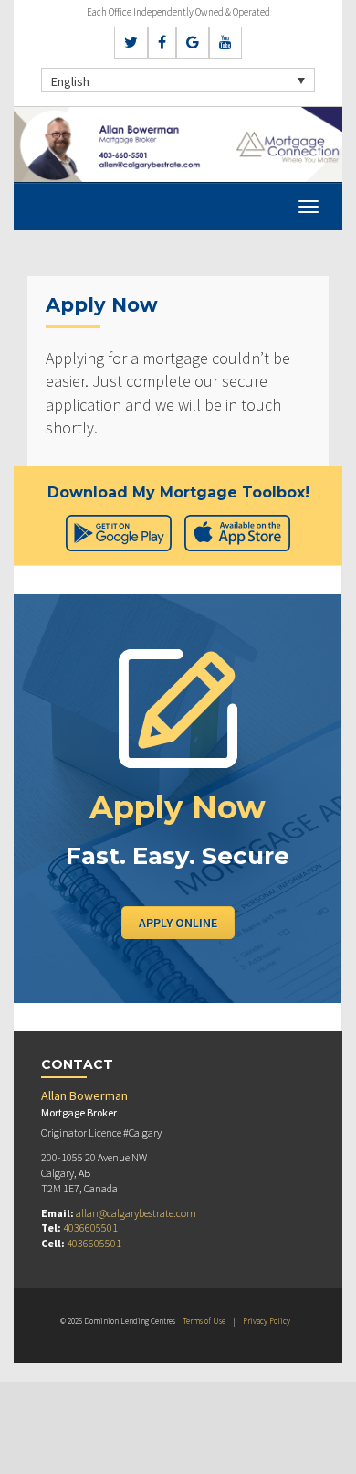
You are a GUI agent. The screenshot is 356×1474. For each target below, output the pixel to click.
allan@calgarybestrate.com (136, 1213)
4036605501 (90, 1227)
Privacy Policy (266, 1321)
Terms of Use (204, 1321)
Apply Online (178, 922)
